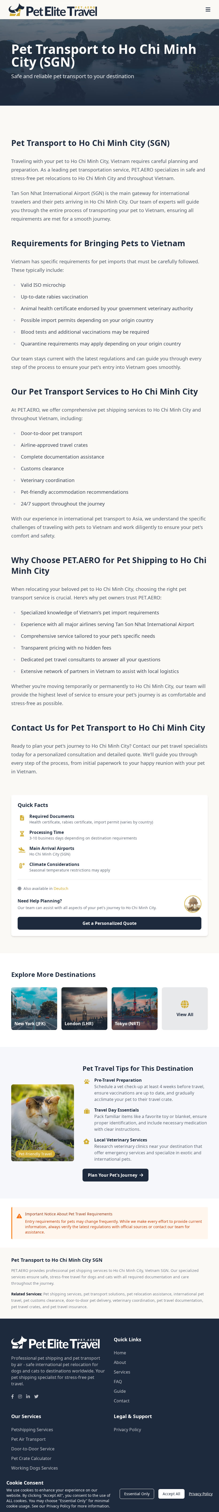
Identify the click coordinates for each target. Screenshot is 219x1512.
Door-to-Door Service (32, 1449)
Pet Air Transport (28, 1439)
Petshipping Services (32, 1430)
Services (122, 1372)
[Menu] (208, 9)
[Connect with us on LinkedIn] (28, 1396)
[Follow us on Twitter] (36, 1396)
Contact (122, 1401)
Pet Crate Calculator (31, 1458)
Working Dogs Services (34, 1468)
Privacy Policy (127, 1430)
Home (120, 1353)
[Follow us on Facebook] (12, 1396)
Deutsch (61, 888)
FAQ (118, 1381)
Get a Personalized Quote (109, 923)
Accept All (171, 1493)
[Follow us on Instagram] (20, 1396)
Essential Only (137, 1493)
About (120, 1362)
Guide (120, 1391)
